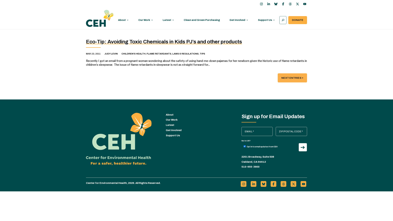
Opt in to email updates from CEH (262, 147)
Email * (246, 128)
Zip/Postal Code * (287, 128)
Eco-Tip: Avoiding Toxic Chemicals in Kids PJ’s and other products (164, 42)
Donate (297, 20)
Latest (167, 20)
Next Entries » (292, 77)
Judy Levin (111, 53)
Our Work (144, 20)
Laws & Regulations (185, 53)
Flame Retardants (159, 53)
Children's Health (133, 53)
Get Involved (237, 20)
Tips (202, 53)
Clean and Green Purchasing (202, 20)
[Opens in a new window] (261, 4)
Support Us (265, 20)
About (122, 20)
